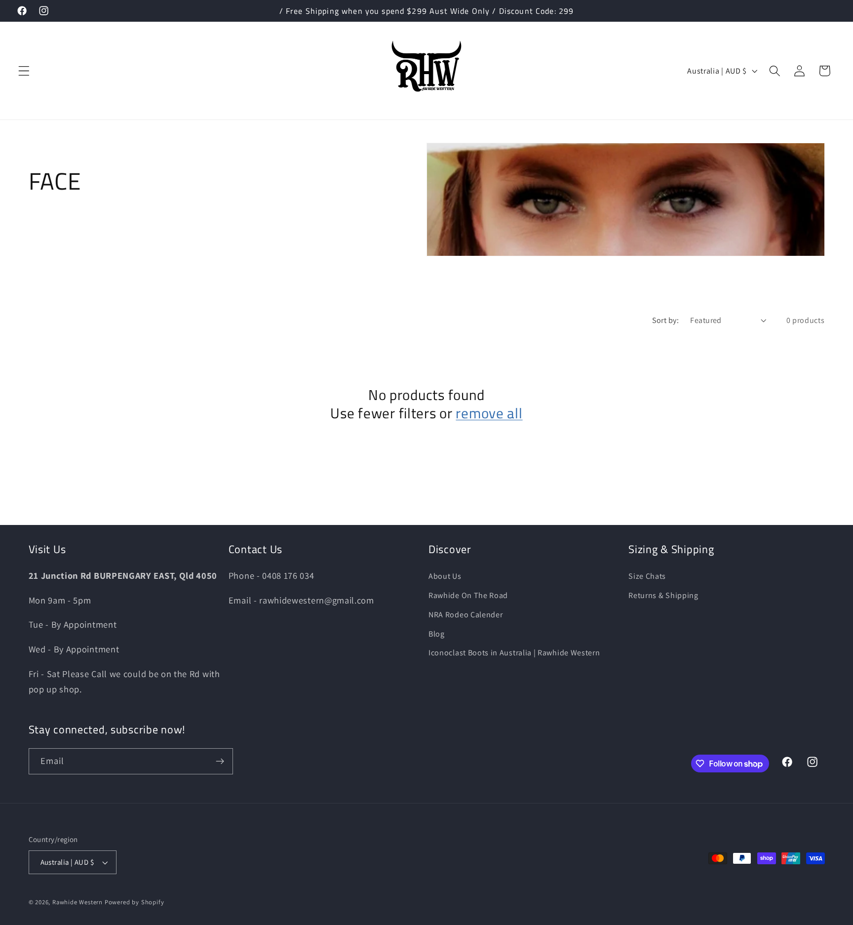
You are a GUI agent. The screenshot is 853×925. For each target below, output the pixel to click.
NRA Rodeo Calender (465, 614)
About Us (445, 576)
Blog (436, 634)
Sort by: (665, 320)
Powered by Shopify (134, 902)
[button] (24, 70)
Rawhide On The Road (468, 595)
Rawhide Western (77, 902)
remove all (489, 413)
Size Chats (647, 576)
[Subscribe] (220, 761)
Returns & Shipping (663, 595)
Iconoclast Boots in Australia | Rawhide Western (514, 652)
